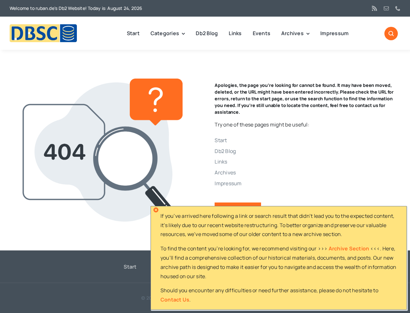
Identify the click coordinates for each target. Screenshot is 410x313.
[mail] (386, 8)
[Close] (156, 210)
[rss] (374, 8)
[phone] (397, 8)
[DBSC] (43, 26)
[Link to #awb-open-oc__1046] (391, 33)
